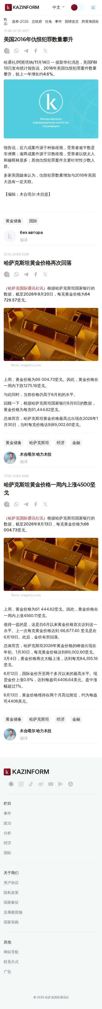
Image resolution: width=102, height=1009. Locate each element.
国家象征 (11, 902)
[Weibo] (40, 784)
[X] (45, 51)
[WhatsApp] (16, 51)
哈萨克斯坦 (39, 442)
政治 (7, 823)
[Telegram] (26, 51)
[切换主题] (77, 7)
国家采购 (11, 922)
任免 (48, 21)
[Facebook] (36, 51)
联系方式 (11, 961)
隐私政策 (11, 892)
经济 (61, 442)
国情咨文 (72, 21)
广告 (7, 971)
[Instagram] (7, 51)
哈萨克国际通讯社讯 (25, 288)
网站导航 (11, 952)
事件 (58, 21)
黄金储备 (14, 221)
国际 (33, 221)
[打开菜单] (93, 7)
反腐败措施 (13, 912)
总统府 (37, 21)
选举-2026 (20, 21)
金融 (76, 442)
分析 (7, 833)
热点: (6, 21)
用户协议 (11, 882)
